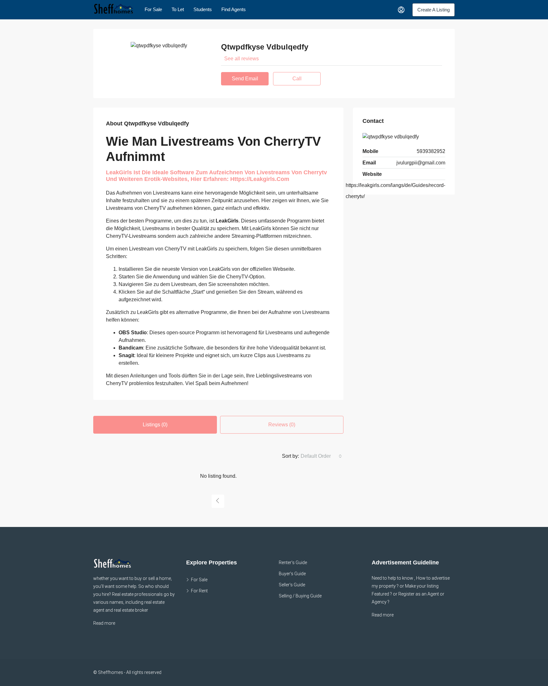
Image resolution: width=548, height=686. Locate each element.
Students (202, 9)
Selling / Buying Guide (300, 595)
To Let (178, 9)
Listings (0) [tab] (155, 424)
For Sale (153, 9)
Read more (104, 623)
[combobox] (321, 456)
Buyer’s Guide (292, 573)
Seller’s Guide (292, 584)
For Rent (199, 590)
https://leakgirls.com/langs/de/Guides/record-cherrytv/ (395, 191)
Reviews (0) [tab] (281, 424)
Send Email (245, 78)
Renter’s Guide (293, 562)
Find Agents (233, 9)
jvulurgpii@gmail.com (420, 162)
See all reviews (241, 58)
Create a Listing (433, 9)
